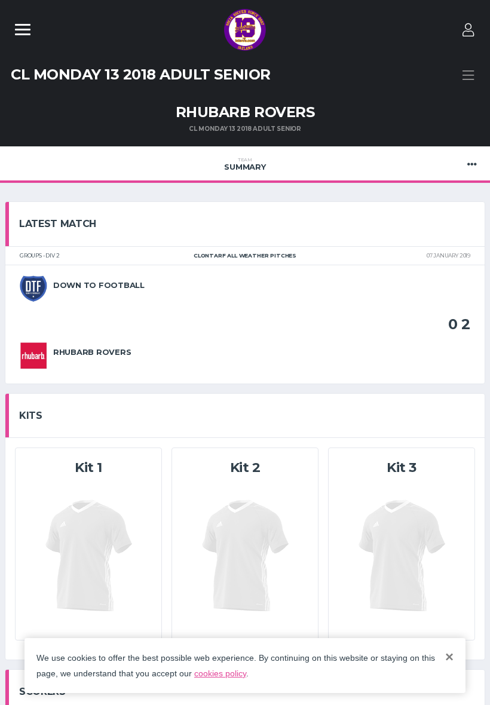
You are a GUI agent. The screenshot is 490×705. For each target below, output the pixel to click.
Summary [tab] (244, 164)
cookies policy (220, 673)
